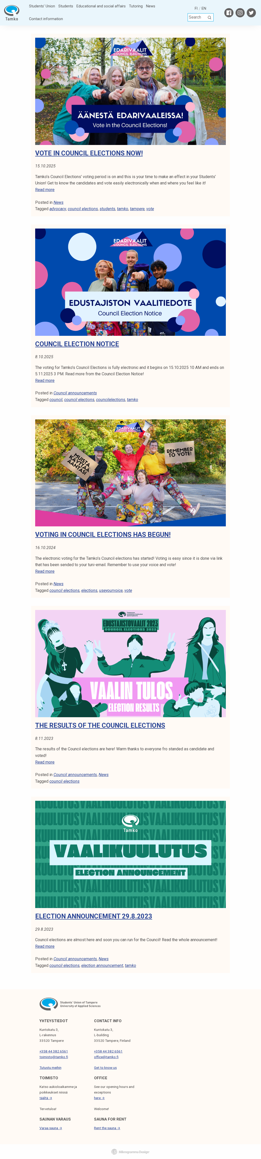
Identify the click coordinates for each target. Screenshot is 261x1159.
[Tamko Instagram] (240, 12)
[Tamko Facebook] (228, 12)
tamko (122, 208)
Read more (45, 189)
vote (150, 208)
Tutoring (136, 6)
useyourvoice (111, 590)
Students (65, 6)
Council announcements (75, 393)
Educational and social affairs (101, 6)
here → (99, 1098)
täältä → (46, 1098)
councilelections (110, 399)
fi (196, 8)
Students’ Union (42, 6)
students (107, 208)
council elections (83, 208)
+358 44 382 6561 (54, 1051)
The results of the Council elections (100, 725)
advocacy (57, 208)
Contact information (46, 19)
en (204, 8)
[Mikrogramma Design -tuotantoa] (130, 1151)
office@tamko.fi (106, 1057)
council (55, 399)
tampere (137, 208)
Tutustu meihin (50, 1067)
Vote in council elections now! (89, 153)
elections (89, 590)
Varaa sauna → (51, 1128)
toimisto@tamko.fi (54, 1057)
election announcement (102, 965)
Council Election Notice (77, 344)
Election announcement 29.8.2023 (93, 916)
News (150, 6)
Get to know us (105, 1067)
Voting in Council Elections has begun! (103, 534)
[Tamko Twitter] (251, 12)
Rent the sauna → (107, 1128)
